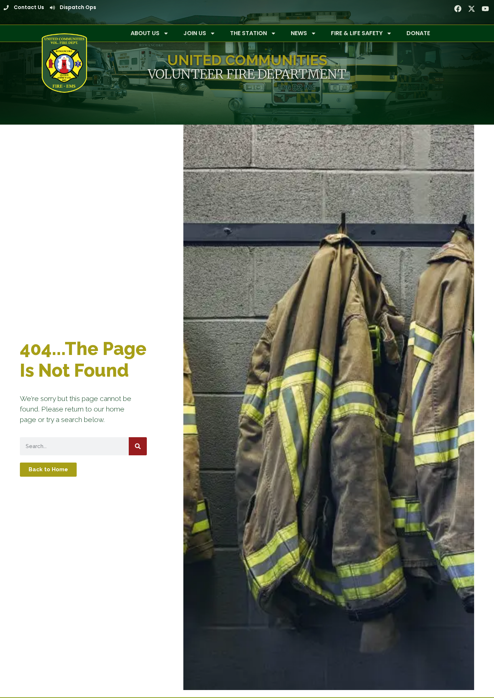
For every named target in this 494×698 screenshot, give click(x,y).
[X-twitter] (472, 9)
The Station (248, 33)
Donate (418, 33)
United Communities (247, 59)
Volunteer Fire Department (247, 74)
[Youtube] (485, 9)
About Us (145, 33)
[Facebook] (458, 9)
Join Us (194, 33)
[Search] (138, 446)
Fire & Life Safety (357, 33)
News (299, 33)
